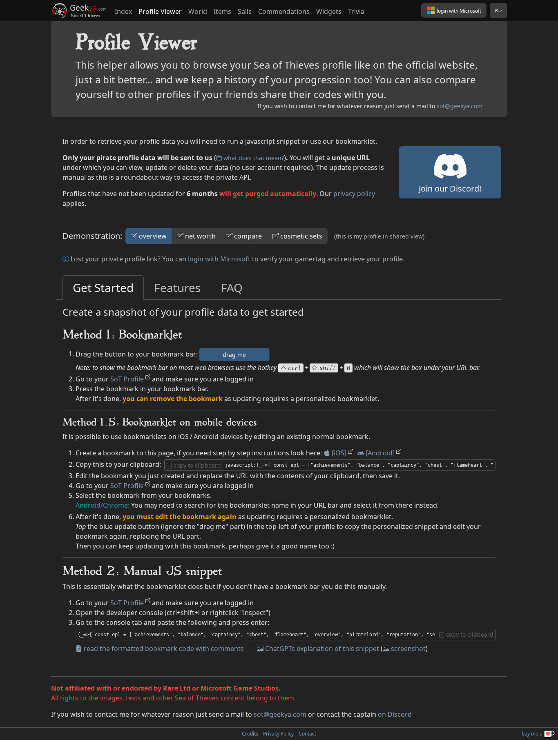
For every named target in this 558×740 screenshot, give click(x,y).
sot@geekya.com (459, 106)
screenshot (408, 648)
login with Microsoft (219, 258)
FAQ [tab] (232, 287)
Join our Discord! (450, 188)
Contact (307, 733)
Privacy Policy (278, 733)
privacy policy (354, 193)
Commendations (284, 11)
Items (222, 11)
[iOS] (339, 452)
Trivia (356, 11)
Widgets (328, 11)
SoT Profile (127, 378)
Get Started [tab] (103, 287)
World (197, 11)
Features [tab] (177, 287)
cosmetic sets (301, 236)
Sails (245, 11)
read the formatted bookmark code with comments (164, 648)
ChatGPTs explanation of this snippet (322, 648)
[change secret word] (498, 10)
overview (153, 236)
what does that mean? (253, 158)
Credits (250, 733)
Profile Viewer (160, 11)
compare (248, 236)
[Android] (380, 452)
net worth (200, 236)
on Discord (395, 714)
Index (123, 11)
